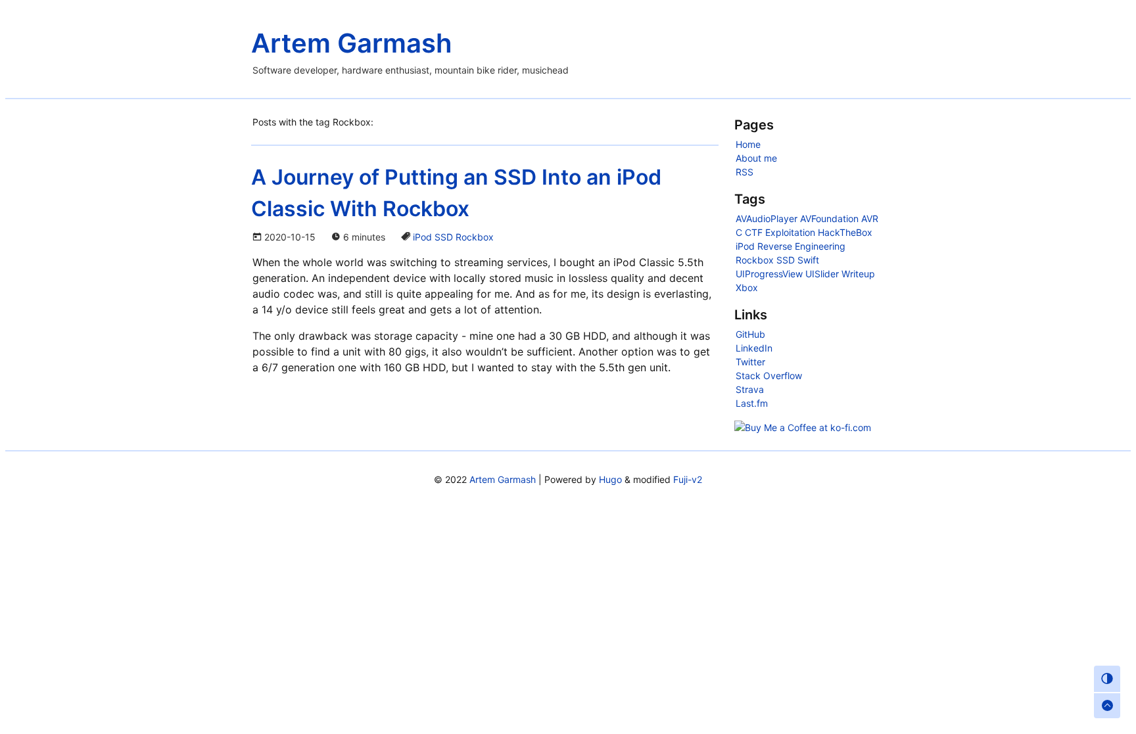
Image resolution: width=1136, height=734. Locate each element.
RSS (744, 171)
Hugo (610, 479)
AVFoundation (829, 218)
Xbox (747, 287)
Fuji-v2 (687, 479)
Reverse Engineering (801, 246)
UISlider (822, 273)
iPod (422, 236)
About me (756, 158)
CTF (754, 232)
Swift (808, 259)
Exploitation (790, 232)
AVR (869, 218)
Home (748, 144)
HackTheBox (845, 232)
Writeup (858, 273)
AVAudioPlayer (766, 218)
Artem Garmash (351, 43)
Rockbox (475, 236)
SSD (444, 236)
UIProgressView (769, 273)
